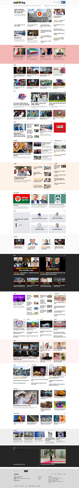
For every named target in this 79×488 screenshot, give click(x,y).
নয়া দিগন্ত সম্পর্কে (39, 476)
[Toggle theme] (57, 5)
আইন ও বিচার (16, 319)
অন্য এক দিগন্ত (64, 5)
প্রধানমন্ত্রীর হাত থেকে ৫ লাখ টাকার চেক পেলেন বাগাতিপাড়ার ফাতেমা (29, 297)
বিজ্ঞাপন (39, 478)
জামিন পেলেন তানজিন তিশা (58, 350)
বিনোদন (15, 340)
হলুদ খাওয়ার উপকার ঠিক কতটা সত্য (59, 397)
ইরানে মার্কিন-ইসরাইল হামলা (18, 46)
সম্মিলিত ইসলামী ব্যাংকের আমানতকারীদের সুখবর (56, 204)
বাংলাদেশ (24, 5)
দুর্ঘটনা (42, 319)
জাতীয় (15, 121)
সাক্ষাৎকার (15, 236)
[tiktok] (53, 6)
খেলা (29, 5)
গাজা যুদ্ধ (15, 430)
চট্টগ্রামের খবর (57, 293)
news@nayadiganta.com (54, 480)
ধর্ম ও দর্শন (51, 365)
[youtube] (52, 6)
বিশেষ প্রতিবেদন (16, 192)
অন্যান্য (39, 5)
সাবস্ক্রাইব (26, 471)
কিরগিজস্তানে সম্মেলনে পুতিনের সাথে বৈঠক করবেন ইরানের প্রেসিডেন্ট (47, 143)
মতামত (35, 5)
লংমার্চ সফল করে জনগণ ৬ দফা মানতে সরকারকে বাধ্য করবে (30, 313)
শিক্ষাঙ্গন (55, 319)
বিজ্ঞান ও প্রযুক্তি (16, 413)
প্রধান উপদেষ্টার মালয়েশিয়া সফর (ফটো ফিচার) (48, 464)
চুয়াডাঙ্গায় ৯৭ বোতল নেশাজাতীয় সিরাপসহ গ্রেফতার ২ (43, 296)
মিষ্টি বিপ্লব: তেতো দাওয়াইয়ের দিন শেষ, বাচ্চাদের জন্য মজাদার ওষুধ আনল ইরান (46, 409)
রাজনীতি (15, 163)
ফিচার (15, 365)
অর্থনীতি (32, 5)
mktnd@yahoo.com (61, 481)
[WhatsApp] (54, 6)
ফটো (14, 447)
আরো (64, 46)
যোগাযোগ (39, 479)
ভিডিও (37, 5)
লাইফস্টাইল (16, 388)
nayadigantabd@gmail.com (53, 481)
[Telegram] (55, 6)
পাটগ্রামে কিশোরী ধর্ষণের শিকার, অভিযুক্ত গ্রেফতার (29, 308)
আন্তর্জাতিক (27, 5)
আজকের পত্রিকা (20, 5)
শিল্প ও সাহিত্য (34, 365)
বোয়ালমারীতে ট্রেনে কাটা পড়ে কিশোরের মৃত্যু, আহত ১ (43, 311)
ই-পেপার (61, 5)
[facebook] (51, 6)
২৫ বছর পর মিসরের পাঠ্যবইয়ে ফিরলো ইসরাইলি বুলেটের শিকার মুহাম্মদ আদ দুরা (50, 439)
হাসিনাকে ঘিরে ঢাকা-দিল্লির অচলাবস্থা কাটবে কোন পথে (39, 204)
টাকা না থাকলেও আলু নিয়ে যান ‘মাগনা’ (19, 464)
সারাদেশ (15, 293)
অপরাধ (28, 319)
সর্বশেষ (16, 5)
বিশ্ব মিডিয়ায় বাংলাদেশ (58, 140)
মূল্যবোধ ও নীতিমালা (39, 477)
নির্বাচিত (15, 65)
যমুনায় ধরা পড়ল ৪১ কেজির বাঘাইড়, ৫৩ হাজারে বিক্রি (43, 306)
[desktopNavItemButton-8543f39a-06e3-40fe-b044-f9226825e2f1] (40, 5)
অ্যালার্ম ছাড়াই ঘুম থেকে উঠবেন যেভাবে (22, 405)
